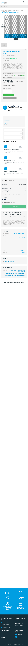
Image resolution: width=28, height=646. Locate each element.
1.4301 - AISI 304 (5, 11)
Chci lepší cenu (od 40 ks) (9, 98)
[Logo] (4, 3)
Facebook (20, 634)
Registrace (3, 635)
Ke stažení (3, 637)
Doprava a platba (18, 621)
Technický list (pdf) (9, 261)
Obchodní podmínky (19, 623)
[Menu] (26, 2)
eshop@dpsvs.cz (6, 627)
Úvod (3, 10)
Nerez (21, 10)
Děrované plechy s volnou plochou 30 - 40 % (15, 275)
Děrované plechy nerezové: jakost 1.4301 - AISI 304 (17, 271)
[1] (26, 6)
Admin (8, 643)
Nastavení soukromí (15, 643)
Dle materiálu (16, 10)
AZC (22, 644)
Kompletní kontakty (19, 625)
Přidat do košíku (9, 95)
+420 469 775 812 (6, 625)
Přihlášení (3, 633)
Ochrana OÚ (23, 643)
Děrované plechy (8, 10)
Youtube (19, 636)
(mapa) (8, 622)
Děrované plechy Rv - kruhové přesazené (15, 273)
